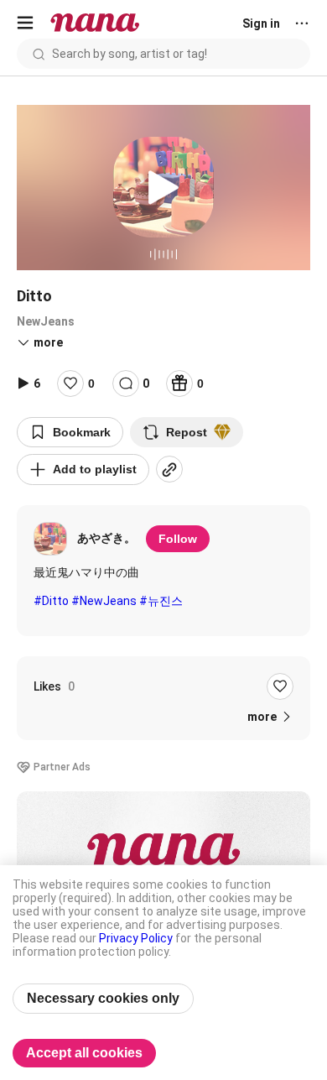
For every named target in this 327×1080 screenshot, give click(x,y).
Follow (177, 538)
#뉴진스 (161, 601)
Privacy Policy (136, 938)
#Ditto (51, 601)
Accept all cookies (84, 1053)
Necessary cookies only (103, 998)
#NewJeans (104, 601)
